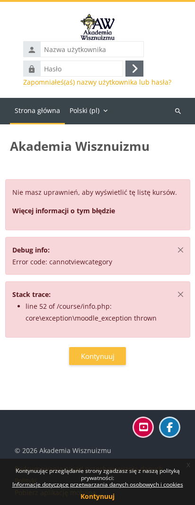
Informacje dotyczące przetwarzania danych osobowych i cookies (97, 484)
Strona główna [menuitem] (37, 110)
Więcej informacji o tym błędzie (63, 210)
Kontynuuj (97, 496)
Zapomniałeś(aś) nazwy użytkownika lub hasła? (97, 82)
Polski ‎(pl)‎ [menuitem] (84, 110)
